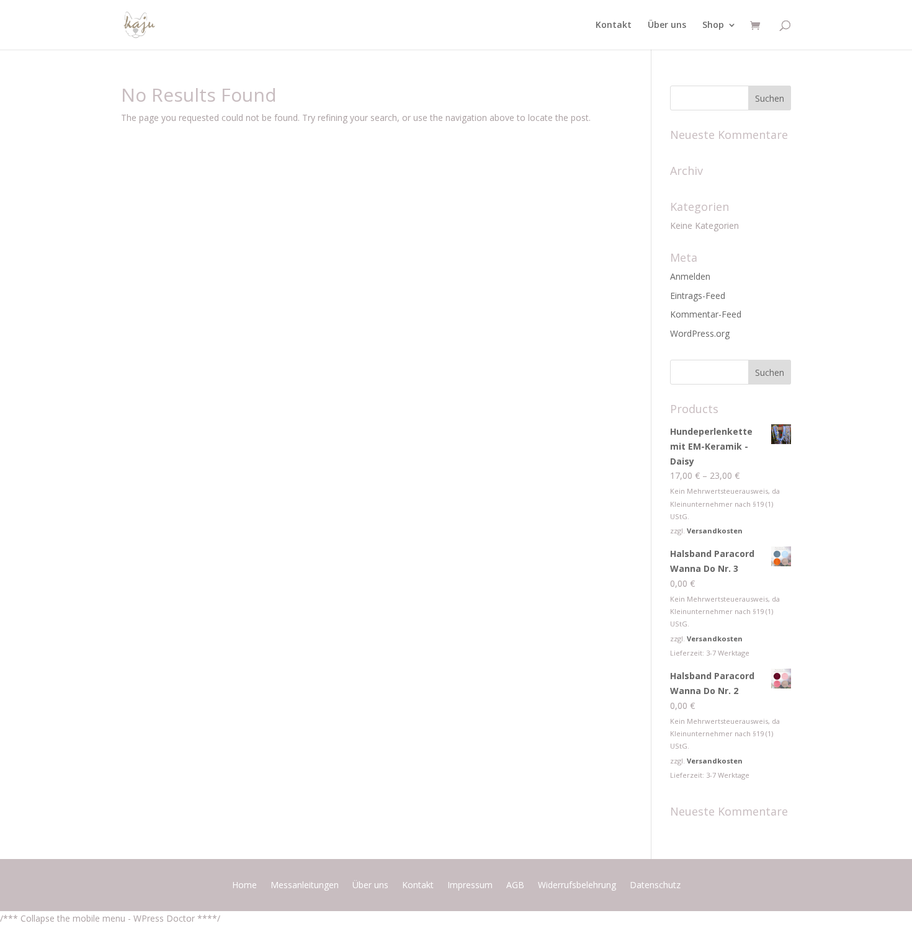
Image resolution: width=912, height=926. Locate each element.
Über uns (667, 25)
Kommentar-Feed (705, 314)
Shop (713, 25)
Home (244, 886)
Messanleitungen (304, 886)
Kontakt (614, 25)
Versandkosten (715, 530)
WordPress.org (700, 333)
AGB (515, 886)
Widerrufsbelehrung (577, 886)
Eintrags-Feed (697, 295)
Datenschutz (655, 886)
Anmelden (690, 276)
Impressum (470, 886)
